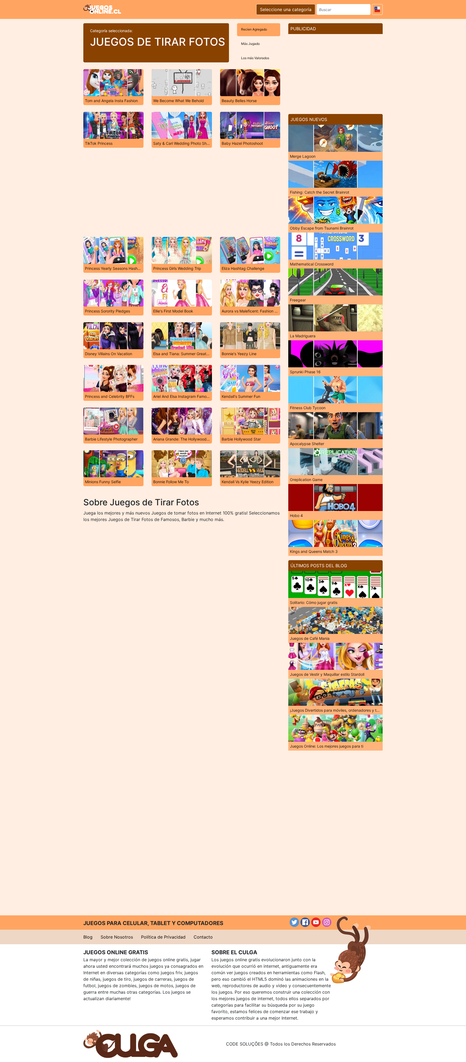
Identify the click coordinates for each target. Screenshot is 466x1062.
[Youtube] (316, 922)
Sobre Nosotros (117, 937)
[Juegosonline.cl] (102, 8)
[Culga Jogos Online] (130, 1043)
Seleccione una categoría (285, 9)
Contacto (203, 937)
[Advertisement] (181, 192)
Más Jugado (250, 44)
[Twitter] (294, 922)
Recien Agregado (254, 29)
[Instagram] (326, 922)
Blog (87, 937)
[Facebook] (305, 922)
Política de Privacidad (163, 937)
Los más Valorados (255, 58)
